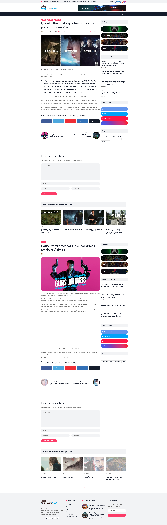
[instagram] (125, 2)
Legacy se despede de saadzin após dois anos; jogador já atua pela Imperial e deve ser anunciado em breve (113, 83)
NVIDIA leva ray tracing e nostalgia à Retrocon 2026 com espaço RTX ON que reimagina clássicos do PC (112, 63)
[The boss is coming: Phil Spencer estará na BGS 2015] (94, 217)
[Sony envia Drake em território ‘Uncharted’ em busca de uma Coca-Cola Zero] (51, 217)
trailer (74, 362)
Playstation (57, 19)
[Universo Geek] (114, 35)
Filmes (43, 242)
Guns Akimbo (58, 362)
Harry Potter (67, 362)
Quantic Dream (81, 115)
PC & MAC (50, 19)
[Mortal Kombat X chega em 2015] (73, 217)
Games (43, 19)
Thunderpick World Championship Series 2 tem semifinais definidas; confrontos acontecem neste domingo (113, 73)
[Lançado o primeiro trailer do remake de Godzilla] (73, 464)
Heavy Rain (72, 115)
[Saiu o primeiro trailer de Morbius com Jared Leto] (94, 464)
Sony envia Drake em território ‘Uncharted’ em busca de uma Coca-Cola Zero (50, 231)
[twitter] (118, 2)
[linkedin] (120, 2)
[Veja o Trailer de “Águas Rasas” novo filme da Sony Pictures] (51, 464)
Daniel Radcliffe (49, 362)
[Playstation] (114, 48)
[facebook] (116, 2)
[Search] (118, 14)
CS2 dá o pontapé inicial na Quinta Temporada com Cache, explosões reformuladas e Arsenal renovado (111, 92)
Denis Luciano (48, 31)
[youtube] (123, 2)
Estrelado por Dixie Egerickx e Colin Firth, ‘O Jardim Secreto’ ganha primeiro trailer (115, 477)
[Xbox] (114, 29)
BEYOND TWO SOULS (50, 115)
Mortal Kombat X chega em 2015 (72, 229)
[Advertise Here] (102, 8)
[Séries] (114, 42)
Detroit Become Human (63, 115)
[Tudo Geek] (49, 7)
